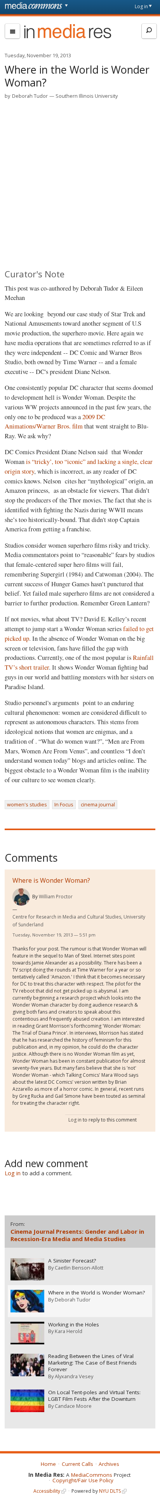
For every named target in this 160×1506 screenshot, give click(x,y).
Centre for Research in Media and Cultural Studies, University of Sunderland (78, 920)
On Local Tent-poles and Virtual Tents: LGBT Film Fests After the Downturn (94, 1395)
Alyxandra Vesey (74, 1376)
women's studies (27, 804)
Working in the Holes (73, 1324)
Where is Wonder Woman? (51, 880)
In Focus (63, 804)
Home (48, 1463)
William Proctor (56, 896)
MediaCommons (91, 1474)
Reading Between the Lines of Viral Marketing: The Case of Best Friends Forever (92, 1363)
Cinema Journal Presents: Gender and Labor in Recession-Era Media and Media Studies (77, 1235)
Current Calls (77, 1463)
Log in (141, 6)
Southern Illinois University (87, 95)
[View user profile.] (21, 897)
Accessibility (46, 1491)
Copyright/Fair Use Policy (82, 1480)
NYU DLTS (110, 1491)
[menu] (12, 31)
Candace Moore (73, 1405)
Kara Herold (68, 1331)
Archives (109, 1463)
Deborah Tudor (30, 95)
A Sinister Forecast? (72, 1260)
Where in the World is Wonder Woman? (96, 1292)
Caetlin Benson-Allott (79, 1267)
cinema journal (98, 804)
